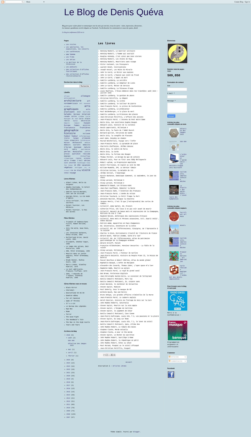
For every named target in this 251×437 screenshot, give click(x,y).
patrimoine (85, 149)
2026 (68, 335)
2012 (68, 401)
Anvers (183, 225)
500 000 (71, 341)
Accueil (129, 362)
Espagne (87, 123)
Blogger (136, 432)
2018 (68, 382)
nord (66, 149)
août (70, 338)
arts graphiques (77, 108)
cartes (74, 116)
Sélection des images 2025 (183, 131)
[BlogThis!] (107, 355)
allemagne (85, 96)
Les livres (70, 54)
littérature (85, 140)
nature (87, 147)
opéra (74, 149)
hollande (86, 134)
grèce (88, 131)
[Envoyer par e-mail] (104, 355)
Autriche (86, 112)
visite (86, 170)
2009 (68, 411)
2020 (68, 376)
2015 (68, 392)
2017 (68, 385)
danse (75, 121)
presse (67, 154)
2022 (68, 369)
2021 (68, 373)
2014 (68, 395)
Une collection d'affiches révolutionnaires (77, 75)
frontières (85, 128)
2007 (68, 417)
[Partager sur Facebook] (112, 355)
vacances (86, 165)
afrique (67, 96)
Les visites (71, 44)
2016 (68, 388)
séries (87, 160)
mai (70, 349)
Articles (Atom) (119, 366)
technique (81, 163)
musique (77, 147)
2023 (68, 366)
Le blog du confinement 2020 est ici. (73, 32)
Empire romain (71, 123)
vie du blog (75, 170)
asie (79, 112)
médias (87, 142)
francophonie (69, 128)
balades (67, 114)
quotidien (76, 154)
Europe (67, 125)
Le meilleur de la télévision (74, 63)
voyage (73, 173)
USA (78, 165)
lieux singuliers (71, 140)
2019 (68, 379)
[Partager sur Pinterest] (114, 355)
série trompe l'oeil (73, 161)
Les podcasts (71, 67)
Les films (70, 57)
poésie (87, 152)
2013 (68, 398)
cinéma (81, 116)
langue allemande (81, 138)
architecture (72, 100)
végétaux (68, 167)
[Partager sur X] (109, 355)
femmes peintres (82, 125)
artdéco (67, 106)
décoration (85, 121)
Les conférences (73, 52)
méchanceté (77, 143)
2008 (68, 414)
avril (71, 353)
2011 (68, 404)
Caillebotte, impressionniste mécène (183, 176)
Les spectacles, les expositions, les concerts (77, 48)
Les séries (70, 60)
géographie (71, 130)
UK (75, 165)
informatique (84, 136)
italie (67, 138)
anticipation (69, 98)
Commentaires (176, 361)
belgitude (86, 114)
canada (67, 116)
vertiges (78, 167)
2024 (68, 363)
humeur (67, 136)
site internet (70, 163)
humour (75, 136)
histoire (70, 133)
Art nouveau (84, 103)
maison (67, 143)
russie (78, 158)
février (72, 356)
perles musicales (73, 152)
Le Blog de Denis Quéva (113, 12)
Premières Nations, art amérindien (183, 256)
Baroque (77, 114)
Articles (174, 357)
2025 (68, 360)
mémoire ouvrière (72, 145)
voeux (66, 173)
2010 (68, 408)
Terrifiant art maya (183, 214)
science (87, 158)
